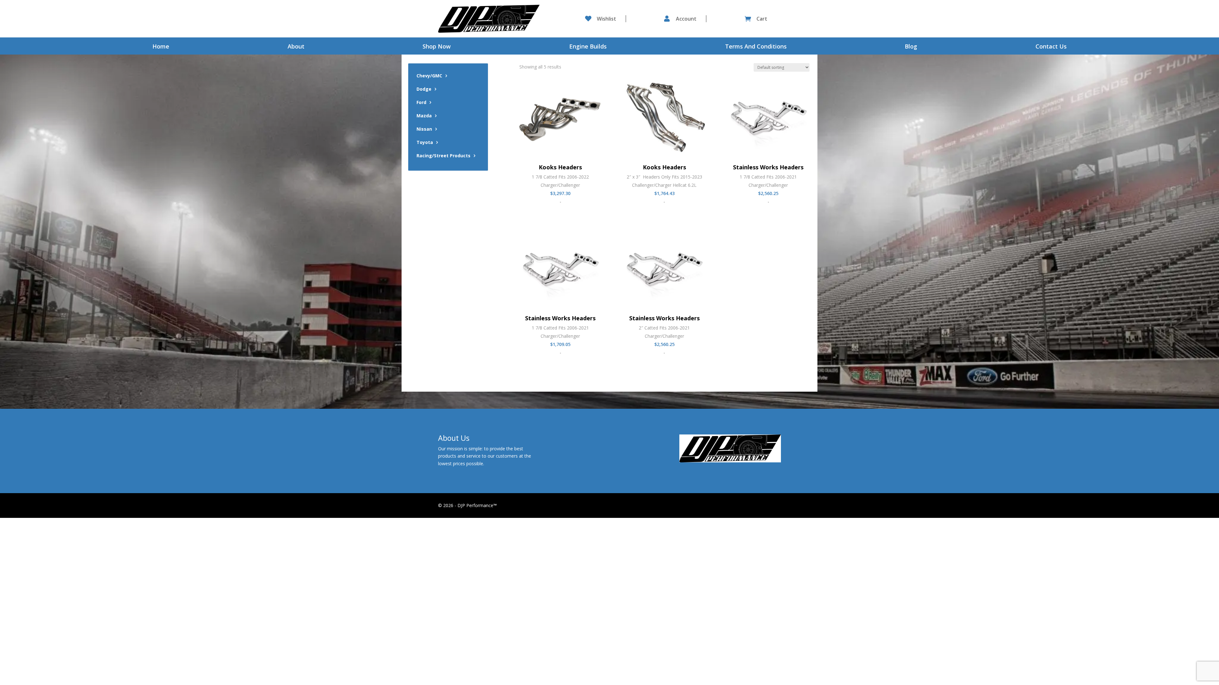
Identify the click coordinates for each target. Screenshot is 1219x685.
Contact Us (1051, 47)
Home (160, 47)
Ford (421, 102)
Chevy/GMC (429, 76)
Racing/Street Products (443, 156)
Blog (911, 47)
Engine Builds (588, 47)
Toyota (424, 142)
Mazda (424, 116)
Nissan (424, 129)
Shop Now (437, 47)
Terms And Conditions (756, 47)
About (296, 47)
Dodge (423, 89)
